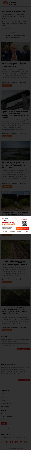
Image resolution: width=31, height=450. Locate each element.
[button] (30, 215)
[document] (15, 225)
